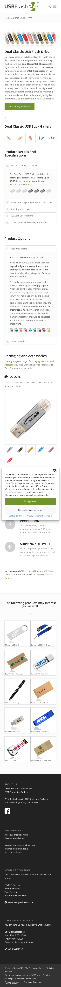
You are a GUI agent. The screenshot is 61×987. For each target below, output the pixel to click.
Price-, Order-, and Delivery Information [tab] (29, 222)
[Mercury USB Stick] (17, 632)
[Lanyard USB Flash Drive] (43, 632)
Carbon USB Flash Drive (40, 732)
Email (40, 924)
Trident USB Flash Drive (40, 674)
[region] (30, 183)
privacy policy (10, 978)
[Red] (10, 460)
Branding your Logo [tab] (20, 209)
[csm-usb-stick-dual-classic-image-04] (41, 138)
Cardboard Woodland (39, 703)
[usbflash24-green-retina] (25, 6)
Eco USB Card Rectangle (14, 674)
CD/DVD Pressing (13, 884)
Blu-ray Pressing (12, 888)
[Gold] (30, 449)
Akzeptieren (30, 501)
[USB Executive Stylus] (17, 690)
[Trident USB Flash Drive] (43, 661)
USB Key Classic (11, 760)
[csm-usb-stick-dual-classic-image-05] (51, 138)
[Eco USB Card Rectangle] (17, 661)
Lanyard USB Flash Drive (40, 645)
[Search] (47, 6)
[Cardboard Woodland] (43, 690)
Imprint (49, 515)
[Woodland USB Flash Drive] (43, 748)
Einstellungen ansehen (30, 510)
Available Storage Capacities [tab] (23, 165)
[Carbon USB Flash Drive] (43, 719)
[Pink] (51, 449)
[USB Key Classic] (17, 748)
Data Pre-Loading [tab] (18, 248)
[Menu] (54, 7)
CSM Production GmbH (16, 792)
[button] (54, 471)
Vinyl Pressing (11, 891)
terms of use (25, 978)
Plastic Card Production (16, 895)
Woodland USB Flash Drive (41, 760)
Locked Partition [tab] (18, 341)
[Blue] (41, 449)
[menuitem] (47, 6)
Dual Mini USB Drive (13, 732)
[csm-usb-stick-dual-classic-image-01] (10, 138)
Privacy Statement (35, 515)
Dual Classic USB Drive (18, 18)
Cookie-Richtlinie (16, 515)
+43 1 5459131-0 (15, 949)
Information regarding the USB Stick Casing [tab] (31, 202)
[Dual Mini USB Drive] (17, 719)
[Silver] (30, 419)
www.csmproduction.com (21, 902)
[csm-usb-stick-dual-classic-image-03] (30, 138)
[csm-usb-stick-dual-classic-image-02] (20, 138)
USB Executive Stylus (13, 703)
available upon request (21, 184)
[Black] (20, 449)
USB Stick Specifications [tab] (21, 215)
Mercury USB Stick (12, 645)
